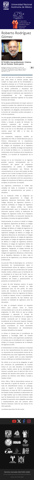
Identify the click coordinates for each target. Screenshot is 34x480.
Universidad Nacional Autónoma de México (17, 474)
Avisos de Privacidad (17, 477)
